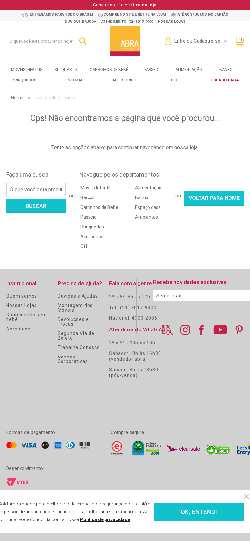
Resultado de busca (56, 97)
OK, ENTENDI (199, 512)
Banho (226, 70)
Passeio (152, 70)
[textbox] (47, 41)
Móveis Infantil (95, 187)
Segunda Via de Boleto (76, 336)
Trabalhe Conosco (79, 347)
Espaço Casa (225, 80)
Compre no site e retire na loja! (135, 14)
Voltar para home (214, 198)
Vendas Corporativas (73, 359)
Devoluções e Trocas (73, 322)
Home (17, 97)
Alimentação (188, 70)
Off (84, 246)
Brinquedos (24, 80)
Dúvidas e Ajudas (78, 296)
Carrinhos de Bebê (99, 207)
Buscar (36, 206)
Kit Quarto (66, 70)
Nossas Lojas (21, 305)
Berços (87, 197)
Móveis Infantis (26, 70)
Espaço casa (148, 207)
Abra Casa (18, 328)
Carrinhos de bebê (109, 70)
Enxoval (74, 80)
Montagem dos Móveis (75, 308)
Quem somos (21, 296)
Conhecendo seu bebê (25, 317)
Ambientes (146, 217)
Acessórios (124, 80)
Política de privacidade (105, 519)
